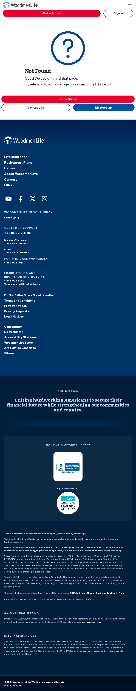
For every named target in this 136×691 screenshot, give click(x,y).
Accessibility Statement (21, 337)
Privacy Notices (15, 306)
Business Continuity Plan (110, 593)
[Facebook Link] (20, 198)
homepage (61, 84)
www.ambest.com (92, 622)
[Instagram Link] (44, 198)
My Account (103, 107)
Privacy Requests (16, 311)
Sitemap (10, 353)
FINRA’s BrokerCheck (82, 593)
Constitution (13, 326)
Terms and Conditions (19, 300)
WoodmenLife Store (18, 342)
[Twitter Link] (32, 198)
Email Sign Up (11, 217)
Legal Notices (14, 316)
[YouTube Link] (8, 198)
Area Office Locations (20, 348)
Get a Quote (51, 13)
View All (85, 444)
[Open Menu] (129, 4)
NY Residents (13, 332)
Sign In (118, 13)
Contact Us (36, 107)
